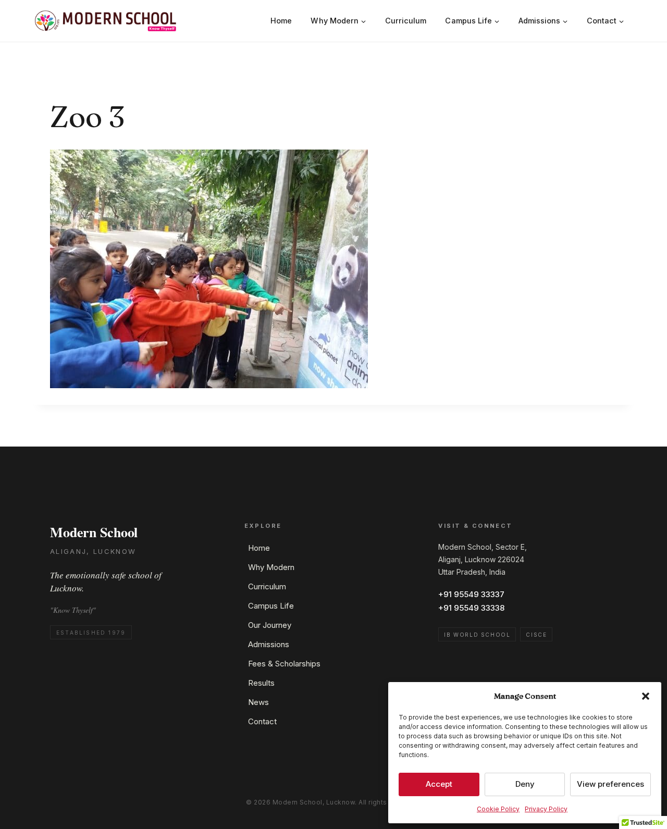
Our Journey (269, 625)
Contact (262, 721)
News (258, 702)
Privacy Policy (546, 809)
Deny (525, 784)
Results (261, 683)
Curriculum (406, 20)
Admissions (268, 644)
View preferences (610, 784)
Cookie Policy (498, 809)
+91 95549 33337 (471, 594)
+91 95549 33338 (471, 608)
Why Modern (271, 567)
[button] (645, 696)
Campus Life (271, 606)
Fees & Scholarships (284, 664)
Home (281, 20)
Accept (439, 784)
